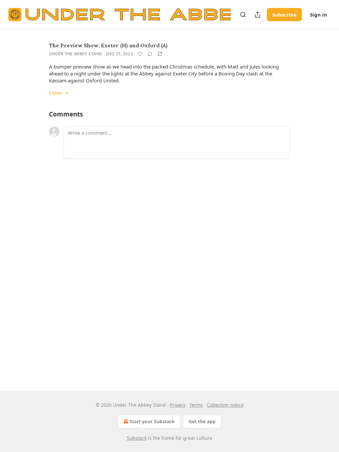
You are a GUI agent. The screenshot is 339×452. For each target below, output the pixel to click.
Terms (196, 405)
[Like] (140, 54)
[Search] (243, 14)
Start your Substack (152, 421)
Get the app (202, 421)
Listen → (59, 92)
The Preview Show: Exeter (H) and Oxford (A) (108, 45)
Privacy (177, 405)
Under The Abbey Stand (75, 53)
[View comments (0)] (150, 54)
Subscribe (284, 14)
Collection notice (225, 405)
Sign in (318, 14)
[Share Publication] (257, 14)
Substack (137, 438)
